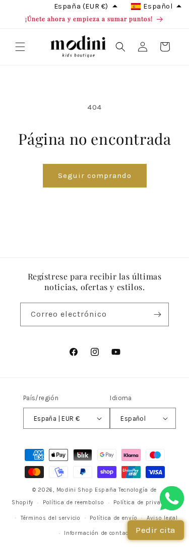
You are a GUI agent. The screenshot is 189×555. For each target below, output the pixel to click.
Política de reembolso (73, 502)
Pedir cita (156, 530)
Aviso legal (162, 518)
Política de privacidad (145, 502)
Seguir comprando (95, 175)
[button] (20, 47)
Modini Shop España (86, 490)
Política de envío (113, 518)
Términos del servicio (51, 518)
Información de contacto (99, 533)
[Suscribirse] (157, 314)
